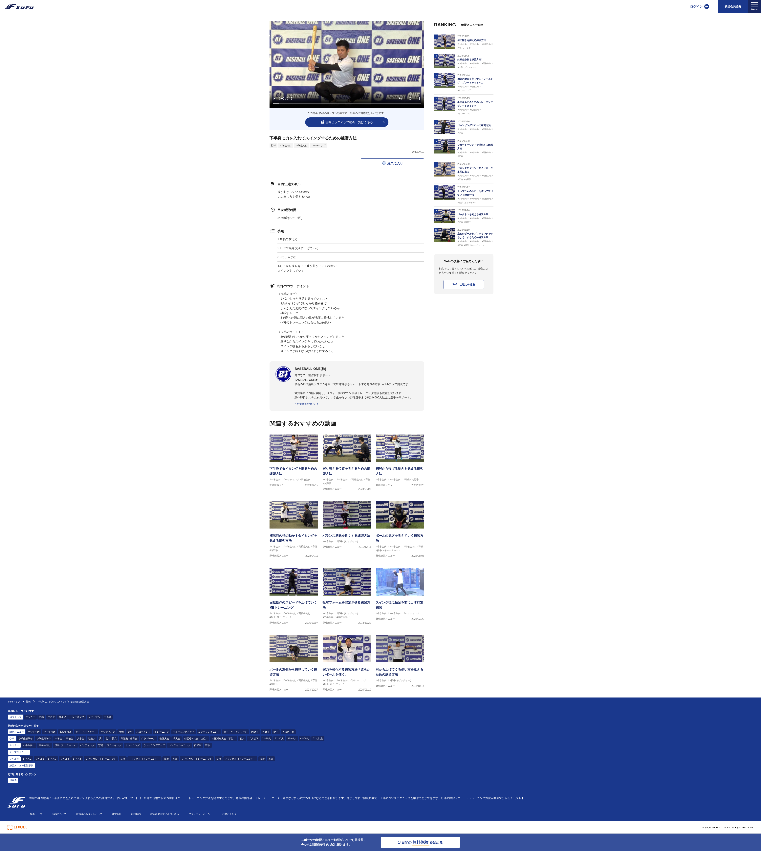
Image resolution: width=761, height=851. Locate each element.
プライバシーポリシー (200, 814)
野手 (275, 731)
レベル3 (52, 758)
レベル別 (14, 758)
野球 (273, 145)
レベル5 (77, 758)
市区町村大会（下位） (224, 738)
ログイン (696, 6)
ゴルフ (62, 717)
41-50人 (304, 738)
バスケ (51, 717)
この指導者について (305, 404)
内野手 (254, 731)
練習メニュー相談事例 (21, 765)
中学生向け (302, 145)
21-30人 (279, 738)
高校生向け (65, 731)
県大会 (176, 738)
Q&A (12, 738)
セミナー (14, 745)
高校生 (69, 738)
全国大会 (164, 738)
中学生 (58, 738)
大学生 (80, 738)
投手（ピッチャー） (86, 731)
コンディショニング (209, 731)
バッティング (319, 145)
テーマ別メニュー (19, 752)
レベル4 (64, 758)
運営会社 (116, 814)
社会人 (91, 738)
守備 (121, 731)
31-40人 (292, 738)
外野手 (266, 731)
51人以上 (318, 738)
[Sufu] (17, 6)
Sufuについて (59, 814)
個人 (242, 738)
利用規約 (136, 814)
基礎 (175, 758)
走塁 (130, 731)
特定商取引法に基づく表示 (164, 814)
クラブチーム (148, 738)
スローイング (143, 731)
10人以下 (253, 738)
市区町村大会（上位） (196, 738)
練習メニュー (17, 731)
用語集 (13, 780)
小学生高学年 (44, 738)
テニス (107, 717)
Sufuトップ (14, 701)
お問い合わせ (229, 814)
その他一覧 (288, 731)
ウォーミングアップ (183, 731)
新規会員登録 (733, 6)
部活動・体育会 (129, 738)
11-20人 (266, 738)
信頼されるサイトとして (89, 814)
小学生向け (286, 145)
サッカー (30, 717)
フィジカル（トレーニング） (100, 758)
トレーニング (77, 717)
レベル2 (39, 758)
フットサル (94, 717)
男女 (114, 738)
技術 (122, 758)
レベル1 (27, 758)
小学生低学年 (25, 738)
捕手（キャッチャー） (235, 731)
